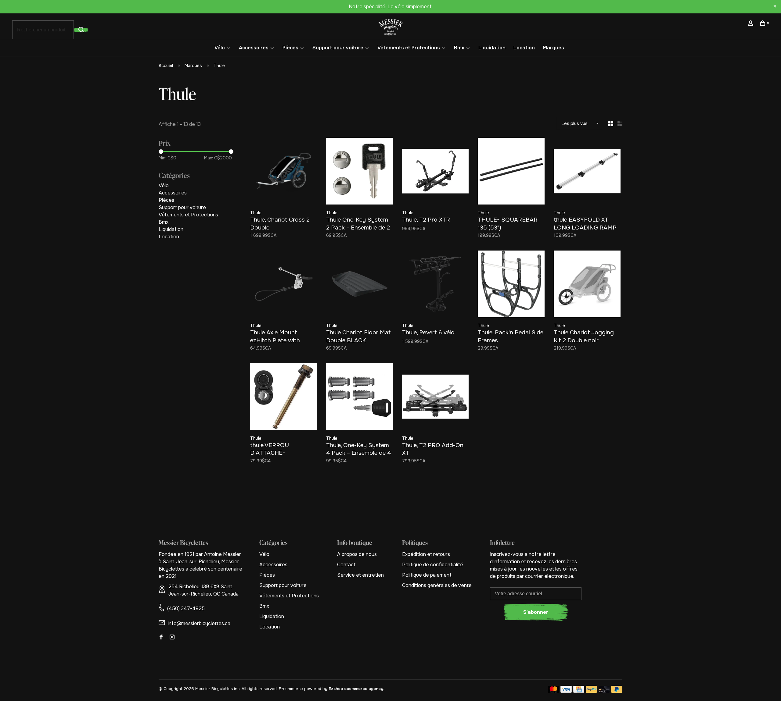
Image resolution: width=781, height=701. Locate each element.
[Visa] (566, 691)
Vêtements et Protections (408, 47)
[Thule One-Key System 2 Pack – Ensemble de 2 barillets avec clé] (359, 172)
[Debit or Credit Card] (604, 691)
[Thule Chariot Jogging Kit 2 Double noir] (587, 285)
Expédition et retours (426, 554)
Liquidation (492, 47)
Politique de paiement (427, 575)
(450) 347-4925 (186, 608)
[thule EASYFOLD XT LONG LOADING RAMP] (587, 172)
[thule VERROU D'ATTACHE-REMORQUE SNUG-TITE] (283, 397)
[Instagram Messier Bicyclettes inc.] (172, 637)
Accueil (166, 65)
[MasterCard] (553, 691)
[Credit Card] (578, 691)
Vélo (219, 47)
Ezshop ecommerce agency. (356, 688)
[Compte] (751, 24)
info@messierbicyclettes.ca (199, 623)
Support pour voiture (337, 47)
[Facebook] (161, 637)
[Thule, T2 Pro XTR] (435, 172)
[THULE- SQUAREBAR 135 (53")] (511, 172)
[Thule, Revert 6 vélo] (435, 285)
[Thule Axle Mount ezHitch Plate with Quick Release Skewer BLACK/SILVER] (283, 285)
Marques (553, 47)
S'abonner (535, 612)
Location (524, 47)
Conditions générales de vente (437, 585)
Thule (219, 65)
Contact (346, 564)
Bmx (459, 47)
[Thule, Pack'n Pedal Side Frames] (511, 285)
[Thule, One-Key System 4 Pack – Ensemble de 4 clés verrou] (359, 397)
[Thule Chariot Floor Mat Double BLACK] (359, 285)
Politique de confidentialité (432, 564)
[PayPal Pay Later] (616, 691)
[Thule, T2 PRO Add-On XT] (435, 397)
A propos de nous (357, 554)
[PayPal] (591, 691)
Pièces (290, 47)
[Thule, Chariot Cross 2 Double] (283, 172)
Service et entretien (360, 575)
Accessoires (253, 47)
